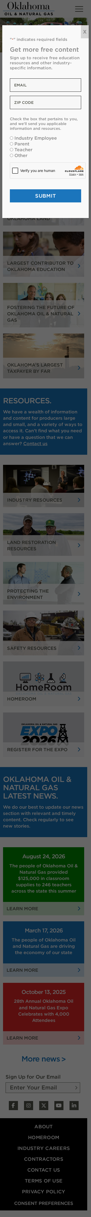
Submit (45, 196)
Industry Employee (35, 138)
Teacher (23, 150)
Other (20, 155)
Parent (21, 144)
